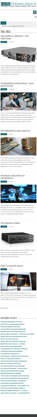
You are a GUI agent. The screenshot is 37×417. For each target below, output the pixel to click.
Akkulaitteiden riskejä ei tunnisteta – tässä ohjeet (13, 344)
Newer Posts (4, 308)
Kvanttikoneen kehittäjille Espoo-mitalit (10, 327)
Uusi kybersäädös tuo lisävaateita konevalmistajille (13, 329)
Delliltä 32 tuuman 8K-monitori (12, 265)
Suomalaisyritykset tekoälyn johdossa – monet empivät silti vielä (17, 84)
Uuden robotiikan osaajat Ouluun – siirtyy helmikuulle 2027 (15, 393)
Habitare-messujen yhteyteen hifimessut (11, 358)
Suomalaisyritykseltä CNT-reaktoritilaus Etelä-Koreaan (14, 349)
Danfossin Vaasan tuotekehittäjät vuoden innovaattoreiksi (15, 378)
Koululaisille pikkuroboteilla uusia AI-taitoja (11, 322)
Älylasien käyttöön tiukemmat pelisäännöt (11, 373)
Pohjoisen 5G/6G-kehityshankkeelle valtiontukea (12, 371)
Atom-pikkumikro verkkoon (10, 222)
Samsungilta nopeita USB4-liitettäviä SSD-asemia (13, 331)
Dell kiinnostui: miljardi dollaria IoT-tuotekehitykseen (13, 176)
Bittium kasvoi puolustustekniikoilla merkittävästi (13, 388)
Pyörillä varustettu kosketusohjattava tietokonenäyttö (14, 361)
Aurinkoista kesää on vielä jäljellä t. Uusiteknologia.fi (13, 381)
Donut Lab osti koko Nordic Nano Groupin (11, 363)
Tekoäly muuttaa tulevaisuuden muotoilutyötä (12, 351)
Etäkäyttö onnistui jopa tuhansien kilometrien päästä (13, 336)
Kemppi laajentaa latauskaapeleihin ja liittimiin (12, 383)
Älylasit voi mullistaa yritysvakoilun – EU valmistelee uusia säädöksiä (17, 334)
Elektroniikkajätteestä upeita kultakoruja (15, 130)
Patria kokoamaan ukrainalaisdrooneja (10, 354)
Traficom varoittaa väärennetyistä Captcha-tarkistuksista (15, 376)
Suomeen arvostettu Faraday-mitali (9, 339)
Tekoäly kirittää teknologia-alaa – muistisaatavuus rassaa (15, 385)
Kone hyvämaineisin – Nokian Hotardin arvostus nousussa (15, 356)
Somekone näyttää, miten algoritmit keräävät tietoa (13, 341)
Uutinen (4, 42)
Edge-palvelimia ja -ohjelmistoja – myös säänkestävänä (15, 37)
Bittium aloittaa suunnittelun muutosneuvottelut (12, 324)
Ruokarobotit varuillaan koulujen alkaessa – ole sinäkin (14, 390)
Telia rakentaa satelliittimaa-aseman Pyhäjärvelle (13, 366)
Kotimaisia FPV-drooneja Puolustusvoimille (11, 346)
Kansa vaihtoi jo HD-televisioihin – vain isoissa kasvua (14, 368)
